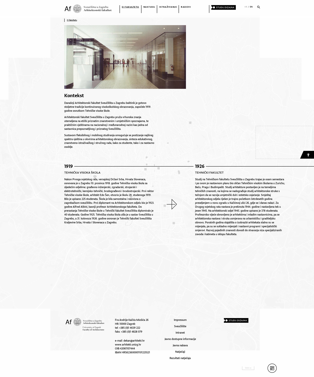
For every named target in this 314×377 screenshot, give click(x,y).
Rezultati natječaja (180, 358)
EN (251, 6)
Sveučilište (180, 326)
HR (245, 6)
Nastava (149, 6)
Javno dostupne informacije (180, 339)
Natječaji (180, 351)
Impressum (180, 320)
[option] (128, 194)
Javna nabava (180, 345)
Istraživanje (168, 6)
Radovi (186, 6)
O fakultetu (130, 6)
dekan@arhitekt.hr (134, 340)
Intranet (180, 332)
